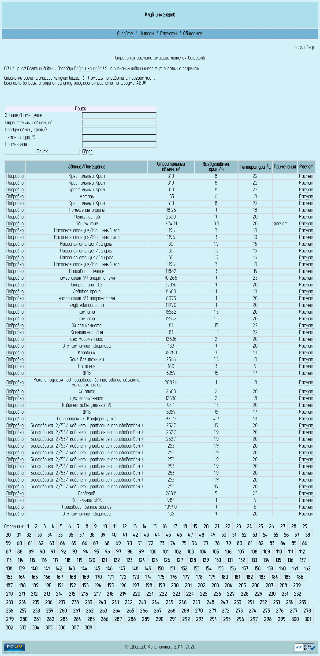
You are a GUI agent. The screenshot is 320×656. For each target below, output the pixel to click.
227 (231, 594)
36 (71, 535)
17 (175, 526)
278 (307, 611)
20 (206, 526)
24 (249, 526)
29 (305, 526)
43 (146, 535)
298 (268, 619)
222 (163, 594)
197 (136, 585)
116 (44, 560)
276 (280, 611)
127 (179, 560)
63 (51, 543)
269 (185, 611)
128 (192, 560)
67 (95, 543)
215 (72, 594)
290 (160, 619)
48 (201, 535)
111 (290, 552)
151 (172, 569)
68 (107, 543)
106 (228, 552)
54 (265, 535)
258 (36, 611)
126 (167, 560)
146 (109, 569)
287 (118, 619)
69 (118, 543)
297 (254, 619)
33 (39, 535)
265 (130, 611)
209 (297, 585)
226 (217, 594)
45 (168, 535)
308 (88, 628)
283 (63, 619)
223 (176, 594)
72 (150, 543)
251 (250, 602)
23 (238, 526)
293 (199, 619)
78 (217, 543)
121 (104, 560)
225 (203, 594)
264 (117, 611)
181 (237, 577)
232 (297, 594)
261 (76, 611)
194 (98, 585)
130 (218, 560)
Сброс (87, 151)
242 (129, 602)
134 (266, 560)
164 (22, 577)
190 (48, 585)
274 (253, 611)
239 (88, 602)
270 (199, 611)
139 (22, 569)
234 (22, 602)
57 (297, 535)
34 (50, 535)
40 (114, 535)
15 (154, 526)
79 (228, 543)
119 (79, 560)
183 (262, 577)
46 (179, 535)
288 (132, 619)
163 (9, 577)
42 (135, 535)
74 (172, 543)
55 (276, 535)
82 (261, 543)
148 (135, 569)
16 (165, 526)
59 (8, 543)
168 (72, 577)
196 (123, 585)
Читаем (146, 33)
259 (49, 611)
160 (282, 569)
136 (290, 560)
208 (283, 585)
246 (183, 602)
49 (213, 535)
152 (184, 569)
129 (205, 560)
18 (185, 526)
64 (62, 543)
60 (19, 543)
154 (208, 569)
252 (263, 602)
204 (228, 585)
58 (307, 535)
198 (148, 585)
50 (224, 535)
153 (196, 569)
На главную (304, 47)
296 (240, 619)
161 (295, 569)
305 (49, 628)
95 (96, 552)
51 (234, 535)
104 (203, 552)
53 (255, 535)
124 (141, 560)
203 (215, 585)
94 (85, 552)
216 (84, 594)
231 (285, 594)
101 (165, 552)
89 (31, 552)
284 (77, 619)
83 (272, 543)
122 (116, 560)
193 (85, 585)
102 (178, 552)
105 (215, 552)
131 (230, 560)
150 (160, 569)
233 (9, 602)
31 (19, 535)
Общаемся (192, 33)
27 (282, 526)
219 (123, 594)
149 (148, 569)
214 (59, 594)
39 (103, 535)
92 (63, 552)
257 (23, 611)
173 (136, 577)
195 (110, 585)
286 (104, 619)
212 (34, 594)
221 (149, 594)
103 (190, 552)
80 (239, 543)
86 (304, 543)
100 (153, 552)
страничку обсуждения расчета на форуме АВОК (99, 83)
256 (9, 611)
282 (50, 619)
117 (56, 560)
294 (213, 619)
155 (220, 569)
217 (97, 594)
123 (129, 560)
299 (282, 619)
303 (22, 628)
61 (30, 543)
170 (98, 577)
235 (35, 602)
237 (62, 602)
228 (245, 594)
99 (141, 552)
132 (242, 560)
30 (8, 535)
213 (47, 594)
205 (242, 585)
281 (37, 619)
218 (110, 594)
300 (295, 619)
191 (60, 585)
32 (29, 535)
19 (195, 526)
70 (129, 543)
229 (258, 594)
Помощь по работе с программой (119, 78)
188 (22, 585)
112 (302, 552)
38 (92, 535)
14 (144, 526)
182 (249, 577)
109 (266, 552)
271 (212, 611)
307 (75, 628)
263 (103, 611)
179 (212, 577)
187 (9, 585)
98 (130, 552)
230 (272, 594)
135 (278, 560)
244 (156, 602)
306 (62, 628)
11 (114, 526)
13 (135, 526)
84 (283, 543)
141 (47, 569)
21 (217, 526)
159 (270, 569)
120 (92, 560)
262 (90, 611)
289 (146, 619)
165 (34, 577)
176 (173, 577)
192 (72, 585)
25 (260, 526)
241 (115, 602)
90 (42, 552)
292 (186, 619)
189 (35, 585)
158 (257, 569)
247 (197, 602)
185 (287, 577)
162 (307, 569)
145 (97, 569)
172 (123, 577)
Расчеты (168, 33)
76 (194, 543)
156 (233, 569)
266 (144, 611)
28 (293, 526)
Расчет (306, 176)
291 (173, 619)
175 (161, 577)
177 (186, 577)
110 (279, 552)
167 (59, 577)
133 (254, 560)
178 (199, 577)
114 (20, 560)
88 (19, 552)
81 (250, 543)
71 (140, 543)
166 (47, 577)
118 (68, 560)
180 (224, 577)
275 (266, 611)
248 (210, 602)
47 (190, 535)
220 (136, 594)
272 (226, 611)
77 (205, 543)
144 (84, 569)
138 (9, 569)
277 (294, 611)
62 (41, 543)
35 (60, 535)
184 (275, 577)
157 (245, 569)
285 (91, 619)
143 (71, 569)
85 (294, 543)
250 (237, 602)
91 (53, 552)
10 (105, 526)
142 (59, 569)
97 (118, 552)
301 (308, 619)
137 (303, 560)
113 (8, 560)
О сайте (125, 33)
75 (184, 543)
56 (286, 535)
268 (171, 611)
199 (161, 585)
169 (85, 577)
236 (48, 602)
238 (75, 602)
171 (111, 577)
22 (227, 526)
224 (190, 594)
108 (254, 552)
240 (102, 602)
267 (158, 611)
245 (169, 602)
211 (22, 594)
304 (36, 628)
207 (269, 585)
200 (175, 585)
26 (271, 526)
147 (122, 569)
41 (125, 535)
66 (84, 543)
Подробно (15, 176)
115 (32, 560)
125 (154, 560)
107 (241, 552)
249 (224, 602)
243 (142, 602)
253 (276, 602)
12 (125, 526)
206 (256, 585)
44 (157, 535)
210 (9, 594)
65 (73, 543)
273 (239, 611)
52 (244, 535)
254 (289, 602)
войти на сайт (88, 68)
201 (188, 585)
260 (63, 611)
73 (162, 543)
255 (302, 602)
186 (300, 577)
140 (34, 569)
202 (201, 585)
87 (8, 552)
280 (24, 619)
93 (74, 552)
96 (107, 552)
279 (10, 619)
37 (81, 535)
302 (9, 628)
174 (148, 577)
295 (227, 619)
